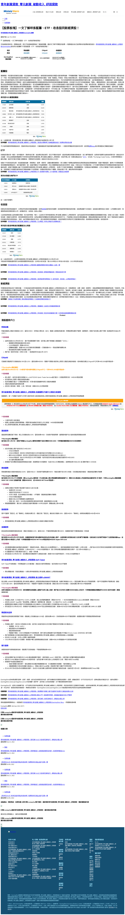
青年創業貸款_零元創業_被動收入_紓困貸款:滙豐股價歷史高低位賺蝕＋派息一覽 (34, 265)
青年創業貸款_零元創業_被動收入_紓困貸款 (29, 4)
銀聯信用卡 (11, 864)
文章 (5, 19)
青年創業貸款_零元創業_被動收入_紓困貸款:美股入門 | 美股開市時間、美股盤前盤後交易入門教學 (40, 695)
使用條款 (111, 907)
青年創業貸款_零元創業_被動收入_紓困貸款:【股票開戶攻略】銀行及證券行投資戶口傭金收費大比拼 (40, 691)
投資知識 (7, 736)
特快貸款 (34, 872)
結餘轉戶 (34, 854)
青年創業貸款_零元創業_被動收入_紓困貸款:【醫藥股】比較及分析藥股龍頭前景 (34, 306)
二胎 (66, 847)
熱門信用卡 (11, 844)
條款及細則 (98, 857)
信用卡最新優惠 (12, 878)
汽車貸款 (34, 856)
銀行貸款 (34, 865)
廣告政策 (97, 863)
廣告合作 (97, 861)
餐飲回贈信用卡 (12, 856)
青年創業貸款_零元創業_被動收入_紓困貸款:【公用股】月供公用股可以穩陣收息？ (35, 221)
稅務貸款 (34, 851)
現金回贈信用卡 (12, 847)
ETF (84, 157)
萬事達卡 (10, 873)
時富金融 (4, 327)
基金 (5, 747)
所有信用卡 (11, 842)
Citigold (44, 53)
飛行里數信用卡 (12, 845)
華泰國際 (26, 53)
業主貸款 (34, 862)
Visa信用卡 (11, 871)
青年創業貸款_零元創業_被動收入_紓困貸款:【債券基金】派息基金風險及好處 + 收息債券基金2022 (33, 751)
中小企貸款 (35, 863)
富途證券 (4, 431)
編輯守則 (97, 859)
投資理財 (7, 23)
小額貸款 (34, 867)
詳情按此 (115, 405)
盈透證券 (4, 509)
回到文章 (4, 708)
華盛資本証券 (6, 612)
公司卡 (10, 869)
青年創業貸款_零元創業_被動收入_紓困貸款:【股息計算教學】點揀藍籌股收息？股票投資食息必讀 (40, 142)
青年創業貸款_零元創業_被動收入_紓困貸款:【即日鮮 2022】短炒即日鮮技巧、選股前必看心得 (31, 739)
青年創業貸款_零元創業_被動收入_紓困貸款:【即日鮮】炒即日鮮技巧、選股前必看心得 (36, 699)
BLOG (96, 842)
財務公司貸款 (36, 852)
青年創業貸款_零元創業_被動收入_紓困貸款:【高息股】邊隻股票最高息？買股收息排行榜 (37, 272)
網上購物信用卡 (12, 855)
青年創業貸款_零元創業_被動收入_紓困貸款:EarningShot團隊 (17, 33)
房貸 (66, 842)
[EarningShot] (11, 12)
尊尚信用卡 (11, 867)
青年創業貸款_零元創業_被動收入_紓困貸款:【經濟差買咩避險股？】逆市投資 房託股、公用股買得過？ (42, 279)
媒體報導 (97, 867)
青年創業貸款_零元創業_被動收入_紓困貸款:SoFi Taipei (23, 560)
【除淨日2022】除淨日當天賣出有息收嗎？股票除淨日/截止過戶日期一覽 (24, 762)
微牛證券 (4, 645)
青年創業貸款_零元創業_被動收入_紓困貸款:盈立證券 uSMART (25, 577)
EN (114, 12)
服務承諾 (97, 855)
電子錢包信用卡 (12, 865)
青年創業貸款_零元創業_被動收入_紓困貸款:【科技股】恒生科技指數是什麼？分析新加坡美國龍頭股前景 (42, 313)
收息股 (44, 209)
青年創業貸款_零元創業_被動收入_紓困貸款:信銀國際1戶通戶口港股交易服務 (31, 392)
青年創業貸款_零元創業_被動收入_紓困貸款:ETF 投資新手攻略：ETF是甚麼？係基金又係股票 (38, 172)
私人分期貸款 (36, 849)
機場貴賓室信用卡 (13, 853)
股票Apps (92, 146)
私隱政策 (97, 865)
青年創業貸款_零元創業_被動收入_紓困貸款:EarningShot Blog (43, 702)
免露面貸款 (35, 874)
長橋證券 (59, 53)
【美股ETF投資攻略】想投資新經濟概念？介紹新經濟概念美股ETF (29, 299)
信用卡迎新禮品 (12, 862)
